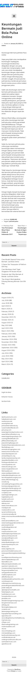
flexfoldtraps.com (8, 447)
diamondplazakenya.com (10, 559)
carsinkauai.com (7, 581)
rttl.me (4, 629)
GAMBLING (13, 219)
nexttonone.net (7, 421)
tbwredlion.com (7, 562)
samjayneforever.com (9, 572)
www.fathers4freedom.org (11, 434)
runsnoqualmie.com (8, 464)
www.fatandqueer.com (9, 454)
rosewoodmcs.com (8, 510)
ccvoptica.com (6, 493)
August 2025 (6, 323)
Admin (4, 45)
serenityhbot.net (7, 423)
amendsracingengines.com (11, 449)
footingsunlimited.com (9, 462)
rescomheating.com (8, 631)
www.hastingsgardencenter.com (13, 523)
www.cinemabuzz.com (9, 505)
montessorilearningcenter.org (12, 568)
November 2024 (7, 342)
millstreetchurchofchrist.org (11, 583)
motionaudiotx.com (8, 626)
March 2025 (6, 331)
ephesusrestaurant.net (9, 536)
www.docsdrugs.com (9, 467)
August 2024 (6, 350)
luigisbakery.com (7, 497)
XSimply (13, 671)
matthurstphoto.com (9, 575)
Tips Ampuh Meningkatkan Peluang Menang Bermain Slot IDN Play (14, 281)
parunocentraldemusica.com (11, 551)
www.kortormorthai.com (10, 451)
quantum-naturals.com (9, 566)
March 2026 (6, 309)
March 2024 (6, 364)
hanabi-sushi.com (8, 499)
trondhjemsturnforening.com (12, 557)
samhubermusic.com (9, 642)
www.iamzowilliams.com (10, 521)
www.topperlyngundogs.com (12, 436)
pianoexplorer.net (8, 525)
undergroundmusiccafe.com (11, 639)
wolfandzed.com (7, 501)
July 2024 (5, 353)
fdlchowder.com (7, 471)
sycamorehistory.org (9, 512)
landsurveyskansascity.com (11, 458)
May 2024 (5, 359)
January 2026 (6, 314)
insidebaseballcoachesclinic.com (13, 579)
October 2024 (6, 345)
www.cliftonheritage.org (10, 480)
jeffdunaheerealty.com (9, 441)
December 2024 (7, 339)
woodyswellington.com (10, 538)
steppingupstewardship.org (11, 490)
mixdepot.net (6, 508)
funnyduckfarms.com (9, 596)
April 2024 (5, 361)
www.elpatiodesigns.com (10, 542)
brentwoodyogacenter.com (11, 486)
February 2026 (7, 311)
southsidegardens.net (9, 527)
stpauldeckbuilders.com (10, 460)
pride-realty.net (7, 588)
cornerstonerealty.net (9, 514)
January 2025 (6, 336)
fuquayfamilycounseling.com (11, 613)
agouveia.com (6, 616)
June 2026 (5, 303)
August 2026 (6, 298)
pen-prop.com (6, 430)
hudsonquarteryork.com (10, 544)
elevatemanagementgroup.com (12, 601)
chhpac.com (6, 622)
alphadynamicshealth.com (11, 590)
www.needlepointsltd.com (11, 473)
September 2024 (7, 348)
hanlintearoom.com (8, 594)
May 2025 (5, 325)
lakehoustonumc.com (9, 417)
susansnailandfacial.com (10, 428)
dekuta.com (6, 503)
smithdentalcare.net (8, 637)
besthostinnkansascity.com (11, 635)
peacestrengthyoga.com (10, 443)
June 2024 (5, 356)
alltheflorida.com (7, 577)
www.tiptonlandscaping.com (11, 488)
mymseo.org (6, 620)
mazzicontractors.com (9, 531)
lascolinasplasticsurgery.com (11, 477)
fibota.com (5, 547)
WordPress (17, 669)
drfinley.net (5, 605)
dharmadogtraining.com (10, 624)
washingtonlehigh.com (9, 495)
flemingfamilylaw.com (9, 607)
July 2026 (5, 300)
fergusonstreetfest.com (10, 570)
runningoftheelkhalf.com (10, 439)
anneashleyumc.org (8, 456)
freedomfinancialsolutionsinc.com (13, 445)
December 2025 (7, 317)
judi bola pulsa (13, 221)
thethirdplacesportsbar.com (11, 534)
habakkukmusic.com (9, 419)
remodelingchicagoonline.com (12, 484)
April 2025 (5, 328)
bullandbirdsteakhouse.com (11, 475)
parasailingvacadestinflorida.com (13, 585)
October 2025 (6, 320)
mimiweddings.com (8, 633)
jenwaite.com (6, 598)
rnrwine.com (6, 609)
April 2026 (5, 306)
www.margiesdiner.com (10, 469)
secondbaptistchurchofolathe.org (13, 618)
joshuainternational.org (10, 426)
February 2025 (7, 334)
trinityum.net (6, 529)
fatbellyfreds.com (8, 540)
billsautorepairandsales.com (11, 564)
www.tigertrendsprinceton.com (12, 432)
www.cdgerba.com (8, 549)
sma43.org (5, 482)
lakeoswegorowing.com (10, 611)
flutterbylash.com (8, 592)
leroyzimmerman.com (9, 603)
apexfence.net (6, 644)
